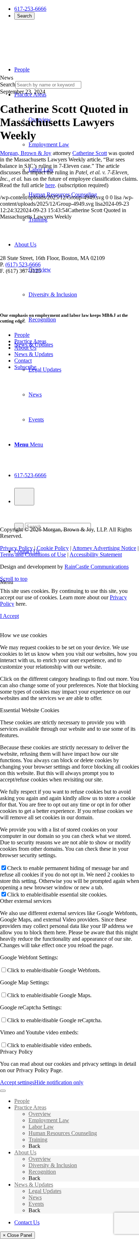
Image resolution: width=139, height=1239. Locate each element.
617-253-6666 (30, 9)
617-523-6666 (30, 475)
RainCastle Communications (97, 567)
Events (36, 1204)
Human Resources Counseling (63, 1133)
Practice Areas (30, 341)
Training (38, 1139)
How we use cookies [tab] (23, 635)
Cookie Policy (53, 548)
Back (34, 1146)
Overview (40, 1114)
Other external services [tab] (25, 901)
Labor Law (41, 1127)
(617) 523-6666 (23, 264)
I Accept (9, 616)
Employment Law (49, 1120)
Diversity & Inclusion (53, 1165)
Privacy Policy (16, 548)
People (22, 335)
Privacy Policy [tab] (16, 1052)
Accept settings (17, 1082)
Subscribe (25, 367)
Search (24, 16)
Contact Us (27, 1222)
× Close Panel (17, 1235)
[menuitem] (76, 282)
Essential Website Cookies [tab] (29, 710)
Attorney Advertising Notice (104, 548)
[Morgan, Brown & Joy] (51, 39)
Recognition (42, 1172)
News (35, 1197)
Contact (23, 361)
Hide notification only (58, 1082)
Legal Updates (45, 1191)
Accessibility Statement (96, 554)
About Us (25, 348)
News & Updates (33, 354)
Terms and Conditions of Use (33, 554)
